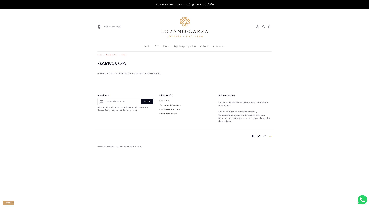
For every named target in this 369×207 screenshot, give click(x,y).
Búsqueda (164, 100)
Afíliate (204, 46)
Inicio (147, 46)
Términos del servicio (170, 104)
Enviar (147, 101)
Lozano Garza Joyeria (131, 146)
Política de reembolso (170, 109)
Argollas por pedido (185, 46)
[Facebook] (253, 136)
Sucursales (218, 46)
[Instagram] (259, 136)
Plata (166, 46)
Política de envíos (168, 113)
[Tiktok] (265, 136)
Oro (157, 46)
